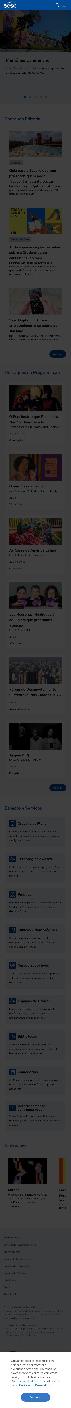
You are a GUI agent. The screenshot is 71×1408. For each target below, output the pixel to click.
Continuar (36, 1397)
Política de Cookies (24, 1381)
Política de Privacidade (35, 1385)
